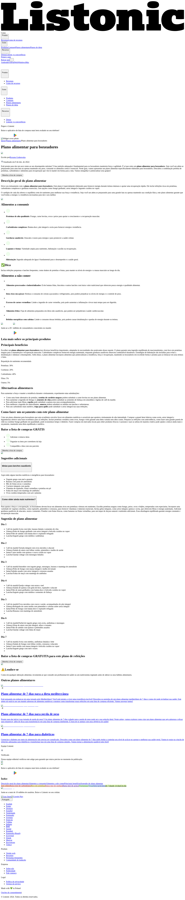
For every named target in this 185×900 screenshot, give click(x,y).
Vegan (90, 786)
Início (3, 141)
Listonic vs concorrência (15, 55)
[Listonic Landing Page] (92, 31)
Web (16, 62)
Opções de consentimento (11, 892)
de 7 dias (108, 786)
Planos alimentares (22, 47)
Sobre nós (10, 868)
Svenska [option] (9, 817)
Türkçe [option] (9, 845)
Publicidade (10, 871)
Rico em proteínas (38, 786)
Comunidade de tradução (16, 860)
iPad (12, 62)
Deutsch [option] (9, 808)
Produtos (4, 47)
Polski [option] (8, 806)
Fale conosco (11, 873)
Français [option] (9, 820)
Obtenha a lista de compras (12, 175)
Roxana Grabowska (18, 157)
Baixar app (5, 60)
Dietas (3, 55)
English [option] (9, 804)
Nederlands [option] (10, 813)
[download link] (6, 797)
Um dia (123, 786)
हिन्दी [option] (8, 827)
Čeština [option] (9, 822)
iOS (9, 62)
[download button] (7, 136)
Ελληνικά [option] (10, 836)
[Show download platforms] (12, 59)
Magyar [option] (9, 840)
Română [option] (9, 831)
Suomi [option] (8, 829)
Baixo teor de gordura (54, 786)
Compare (11, 47)
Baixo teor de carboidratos (20, 786)
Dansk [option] (8, 838)
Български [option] (10, 842)
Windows (22, 62)
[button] (4, 67)
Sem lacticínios (99, 786)
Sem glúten (5, 786)
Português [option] (10, 815)
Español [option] (9, 811)
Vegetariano (83, 786)
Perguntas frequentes (14, 858)
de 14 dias (116, 786)
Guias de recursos (15, 40)
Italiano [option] (9, 824)
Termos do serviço (13, 884)
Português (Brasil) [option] (13, 833)
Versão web (10, 853)
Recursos (4, 40)
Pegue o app (6, 57)
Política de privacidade (15, 882)
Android (4, 62)
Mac (27, 62)
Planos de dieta (36, 47)
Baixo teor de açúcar (71, 786)
